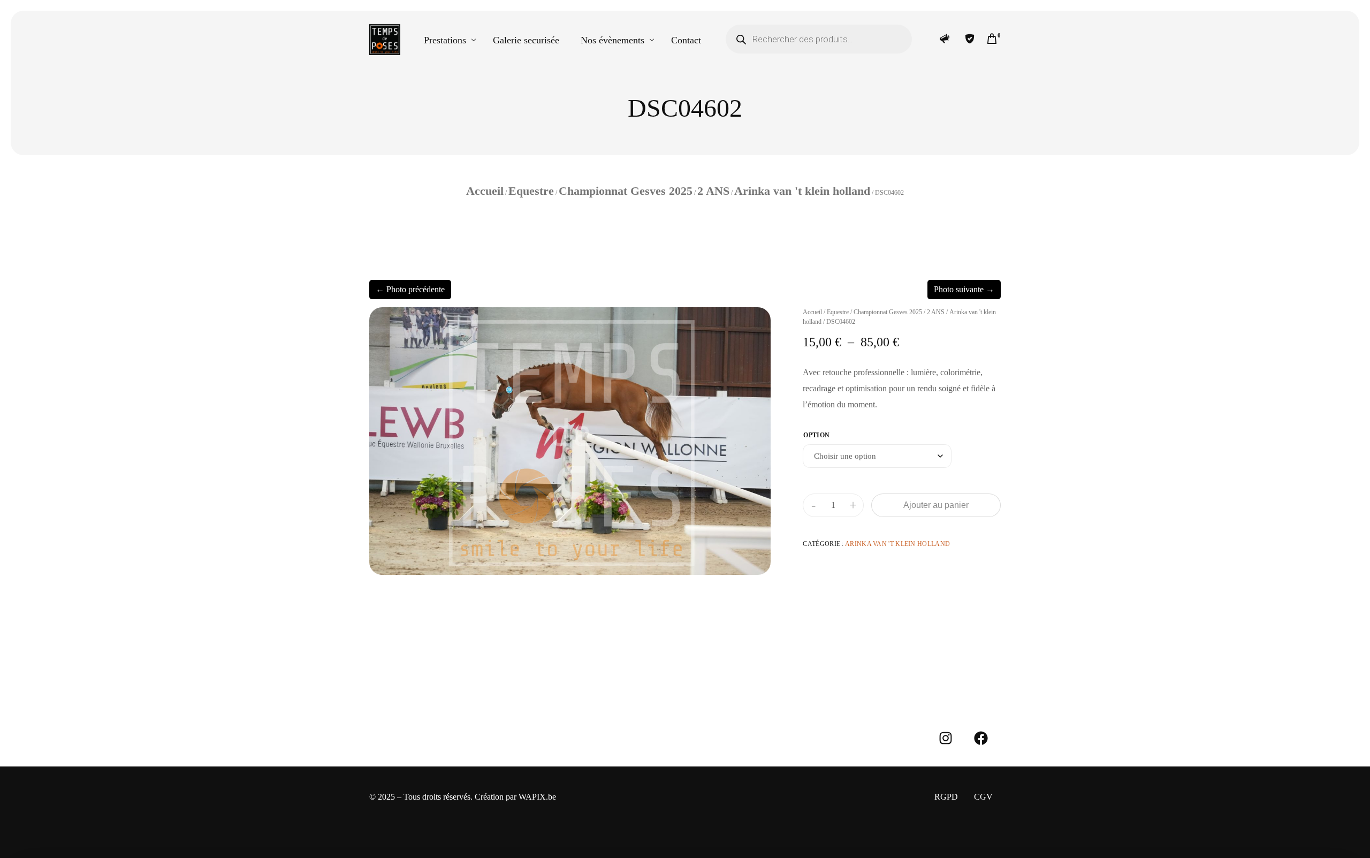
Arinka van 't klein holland (802, 191)
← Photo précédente (410, 289)
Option (816, 435)
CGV (983, 796)
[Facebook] (981, 738)
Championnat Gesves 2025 (625, 191)
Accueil (485, 191)
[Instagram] (946, 738)
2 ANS (713, 191)
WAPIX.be (537, 796)
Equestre (531, 191)
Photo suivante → (964, 289)
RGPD (946, 796)
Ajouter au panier (936, 505)
